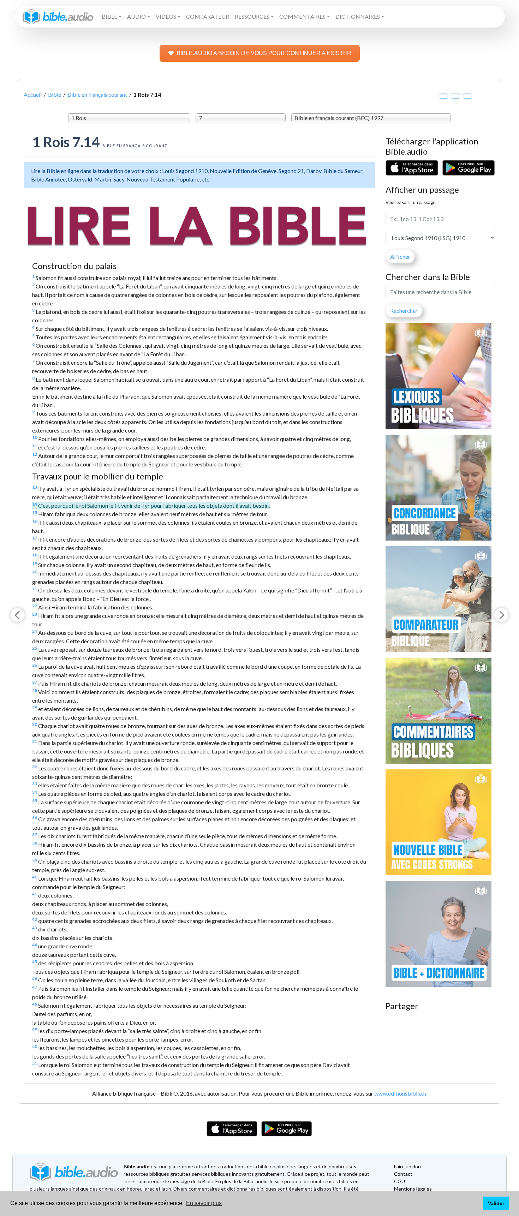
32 (34, 766)
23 (34, 614)
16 (34, 521)
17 (34, 538)
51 (34, 1063)
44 (34, 944)
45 (34, 961)
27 (34, 682)
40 (34, 877)
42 (34, 919)
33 (34, 783)
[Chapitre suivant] (501, 615)
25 (34, 648)
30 (34, 724)
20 (34, 571)
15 (34, 512)
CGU (399, 1181)
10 (34, 437)
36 (34, 817)
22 (34, 605)
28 (34, 690)
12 (34, 454)
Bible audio (137, 1166)
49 (34, 1029)
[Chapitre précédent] (18, 615)
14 (34, 504)
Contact (403, 1174)
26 (34, 665)
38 (34, 843)
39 (34, 860)
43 (34, 927)
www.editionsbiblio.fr (400, 1093)
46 (34, 978)
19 (34, 563)
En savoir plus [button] (204, 1203)
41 (34, 893)
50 (34, 1046)
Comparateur (207, 16)
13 (34, 487)
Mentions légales (413, 1189)
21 (34, 588)
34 (34, 792)
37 (34, 834)
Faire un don (407, 1166)
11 (34, 445)
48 (34, 1004)
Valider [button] (496, 1203)
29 (34, 707)
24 (34, 631)
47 (34, 987)
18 (34, 555)
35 (34, 800)
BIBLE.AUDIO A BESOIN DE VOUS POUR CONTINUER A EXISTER (264, 53)
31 (34, 741)
